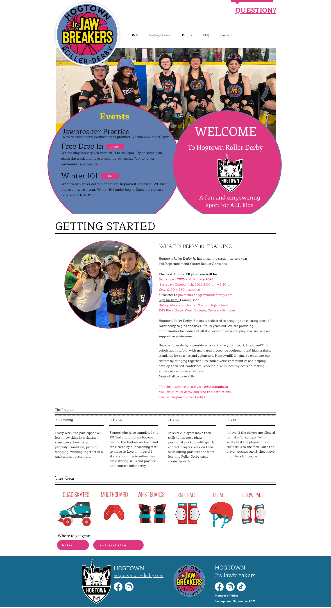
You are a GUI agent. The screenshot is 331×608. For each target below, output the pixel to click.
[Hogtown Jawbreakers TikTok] (241, 586)
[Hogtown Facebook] (118, 586)
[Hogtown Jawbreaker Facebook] (219, 586)
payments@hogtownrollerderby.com (205, 294)
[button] (166, 94)
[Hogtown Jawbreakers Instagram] (230, 586)
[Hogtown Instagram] (129, 586)
